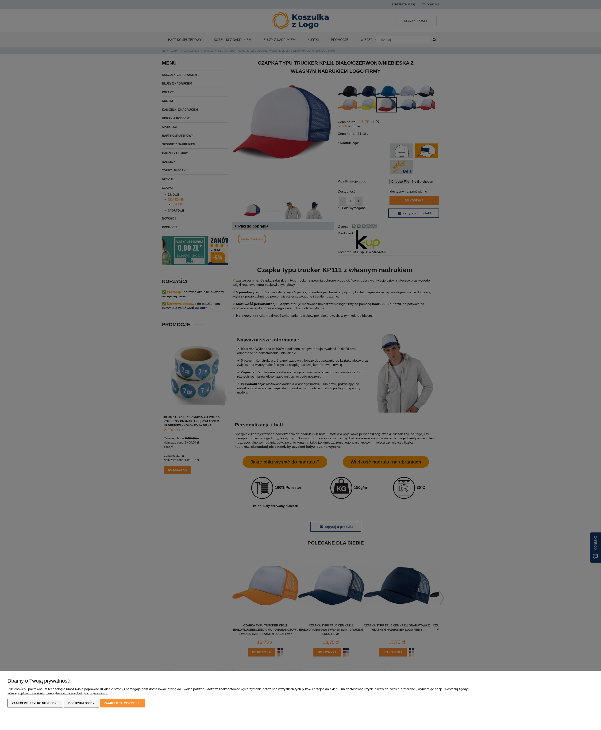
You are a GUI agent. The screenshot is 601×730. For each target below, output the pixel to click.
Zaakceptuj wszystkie (122, 703)
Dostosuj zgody (81, 703)
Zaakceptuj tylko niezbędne (35, 703)
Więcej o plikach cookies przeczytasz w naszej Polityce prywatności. (58, 693)
